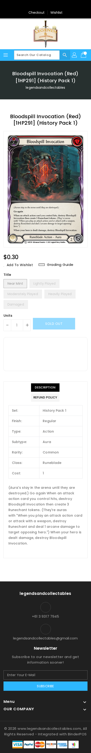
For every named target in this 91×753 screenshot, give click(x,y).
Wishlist (56, 12)
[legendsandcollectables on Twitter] (32, 5)
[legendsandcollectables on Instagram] (49, 5)
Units (8, 315)
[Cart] (84, 55)
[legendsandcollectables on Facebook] (23, 5)
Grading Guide (60, 264)
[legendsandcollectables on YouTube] (67, 5)
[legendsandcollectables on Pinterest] (41, 5)
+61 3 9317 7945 (45, 616)
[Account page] (74, 55)
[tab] (45, 387)
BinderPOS (77, 734)
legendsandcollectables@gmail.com (45, 638)
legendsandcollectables (45, 87)
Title (7, 274)
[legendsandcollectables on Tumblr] (58, 5)
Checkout (36, 12)
